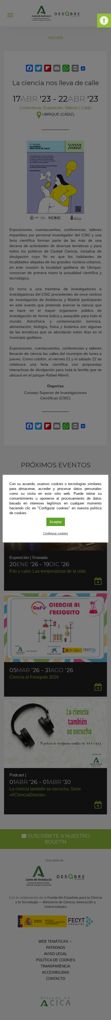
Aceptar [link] (56, 522)
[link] (104, 20)
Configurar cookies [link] (55, 533)
